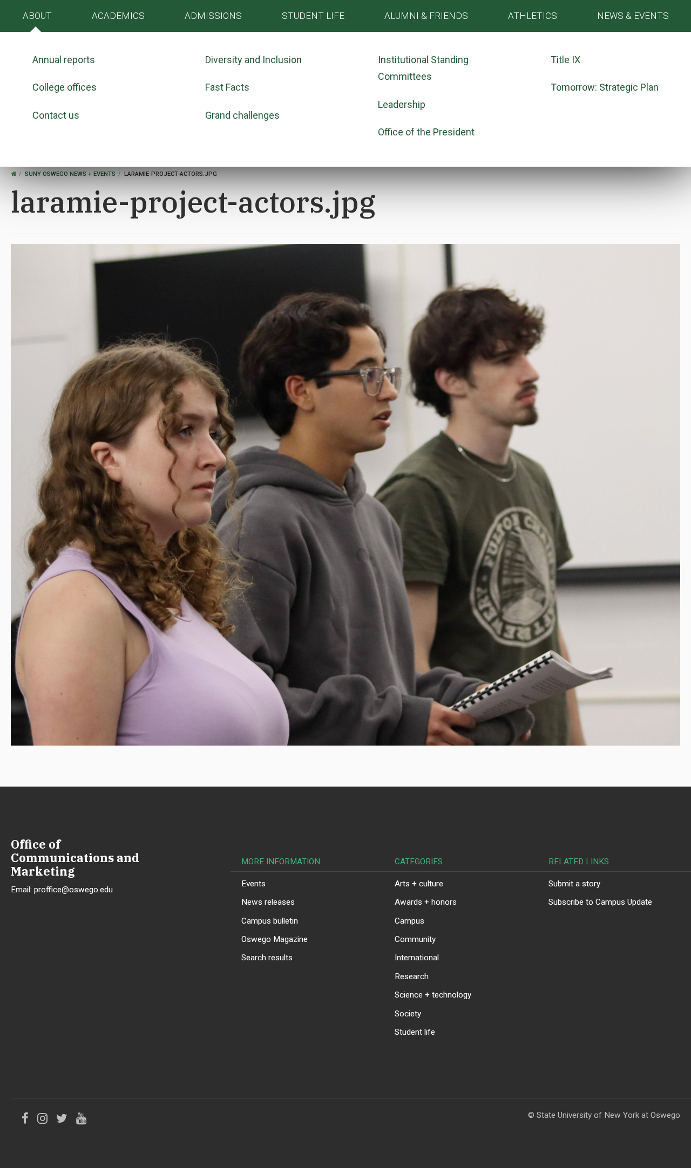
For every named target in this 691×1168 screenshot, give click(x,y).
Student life (415, 1032)
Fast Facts (227, 87)
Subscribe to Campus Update (600, 902)
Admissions (213, 15)
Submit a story (574, 884)
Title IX (565, 59)
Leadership (401, 104)
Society (408, 1014)
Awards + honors (426, 902)
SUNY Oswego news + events (70, 173)
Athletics (532, 15)
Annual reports (63, 59)
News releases (268, 902)
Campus (409, 921)
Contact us (55, 115)
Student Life (313, 15)
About (37, 15)
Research (412, 976)
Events (253, 884)
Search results (267, 957)
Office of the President (426, 132)
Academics (118, 15)
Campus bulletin (269, 921)
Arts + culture (419, 884)
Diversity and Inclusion (253, 59)
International (417, 957)
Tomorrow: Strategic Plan (605, 87)
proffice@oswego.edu (73, 889)
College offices (64, 87)
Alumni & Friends (426, 15)
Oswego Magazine (274, 939)
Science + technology (433, 995)
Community (415, 939)
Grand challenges (242, 115)
